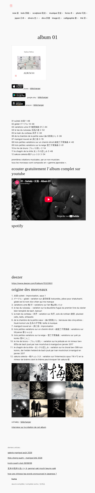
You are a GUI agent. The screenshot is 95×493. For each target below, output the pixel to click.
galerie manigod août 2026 (20, 452)
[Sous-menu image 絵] (61, 18)
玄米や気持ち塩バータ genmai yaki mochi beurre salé (32, 468)
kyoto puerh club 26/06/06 (20, 463)
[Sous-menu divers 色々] (39, 18)
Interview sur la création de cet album (29, 427)
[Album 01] (29, 79)
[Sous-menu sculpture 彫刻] (46, 13)
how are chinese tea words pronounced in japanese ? (32, 474)
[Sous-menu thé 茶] (86, 18)
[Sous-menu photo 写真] (86, 13)
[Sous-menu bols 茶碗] (30, 13)
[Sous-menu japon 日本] (25, 18)
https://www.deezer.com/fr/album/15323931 (32, 283)
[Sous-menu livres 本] (73, 13)
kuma (14, 479)
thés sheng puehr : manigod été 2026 (25, 458)
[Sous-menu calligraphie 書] (77, 18)
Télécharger (35, 88)
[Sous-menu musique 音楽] (62, 13)
